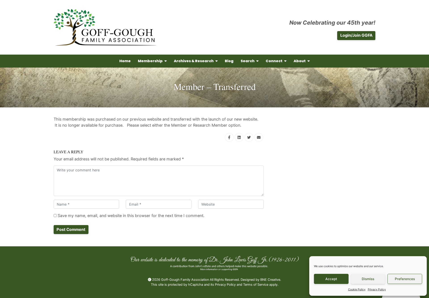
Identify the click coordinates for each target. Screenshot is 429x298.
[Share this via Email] (258, 137)
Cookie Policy (357, 289)
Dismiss (368, 279)
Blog (229, 61)
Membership (150, 61)
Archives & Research (194, 61)
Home (125, 61)
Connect (274, 61)
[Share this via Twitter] (248, 137)
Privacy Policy (377, 289)
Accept (331, 279)
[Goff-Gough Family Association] (105, 27)
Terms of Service (255, 284)
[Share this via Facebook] (229, 137)
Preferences (405, 279)
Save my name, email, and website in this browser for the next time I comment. (130, 215)
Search (247, 61)
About (300, 61)
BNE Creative (270, 279)
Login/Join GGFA (356, 35)
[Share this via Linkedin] (239, 137)
